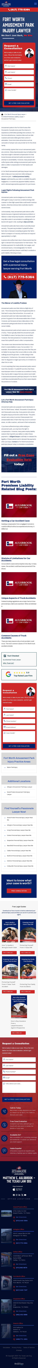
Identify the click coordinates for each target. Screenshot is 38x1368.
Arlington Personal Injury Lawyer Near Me (20, 825)
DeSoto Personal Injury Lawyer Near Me (19, 861)
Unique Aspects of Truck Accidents (18, 598)
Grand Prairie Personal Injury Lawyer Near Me (20, 819)
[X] (21, 1195)
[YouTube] (24, 1195)
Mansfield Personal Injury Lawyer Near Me (20, 845)
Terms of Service (29, 1347)
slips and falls (28, 222)
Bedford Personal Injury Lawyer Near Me (19, 856)
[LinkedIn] (19, 1195)
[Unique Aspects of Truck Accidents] (19, 583)
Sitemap (19, 1350)
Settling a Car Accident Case (15, 521)
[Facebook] (13, 1195)
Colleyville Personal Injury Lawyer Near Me (20, 866)
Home (1, 114)
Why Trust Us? (8, 663)
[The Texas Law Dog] (9, 4)
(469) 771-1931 (21, 1339)
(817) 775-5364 (20, 9)
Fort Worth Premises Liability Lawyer (12, 116)
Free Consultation (19, 891)
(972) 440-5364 (22, 1220)
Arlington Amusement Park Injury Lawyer (19, 787)
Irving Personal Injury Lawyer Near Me (18, 830)
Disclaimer (6, 1347)
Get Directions (21, 1217)
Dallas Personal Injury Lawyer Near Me (19, 850)
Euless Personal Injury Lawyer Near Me (19, 835)
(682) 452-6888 (21, 1314)
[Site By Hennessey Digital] (19, 1364)
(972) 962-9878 (21, 1267)
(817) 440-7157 (21, 1290)
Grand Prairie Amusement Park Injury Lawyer (18, 793)
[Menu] (35, 4)
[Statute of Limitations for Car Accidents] (19, 543)
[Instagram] (16, 1195)
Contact (15, 441)
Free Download (8, 952)
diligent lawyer (15, 436)
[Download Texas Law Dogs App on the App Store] (12, 1189)
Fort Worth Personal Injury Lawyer (15, 114)
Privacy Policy (16, 1347)
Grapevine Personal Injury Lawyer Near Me (20, 840)
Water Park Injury (12, 767)
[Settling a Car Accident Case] (19, 506)
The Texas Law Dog (25, 1356)
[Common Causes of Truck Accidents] (19, 621)
